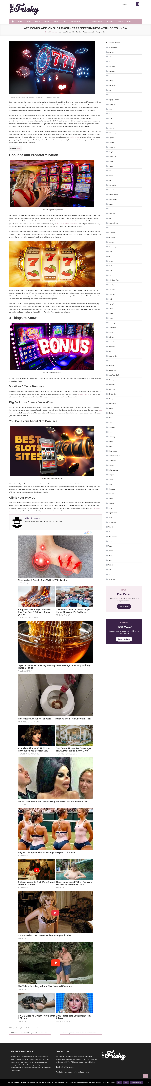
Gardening (112, 247)
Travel (129, 21)
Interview (111, 346)
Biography (112, 85)
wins (43, 1028)
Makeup (111, 380)
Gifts (110, 251)
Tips (109, 532)
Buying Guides (113, 99)
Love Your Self (113, 375)
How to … (111, 332)
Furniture (111, 228)
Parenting (110, 21)
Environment (112, 199)
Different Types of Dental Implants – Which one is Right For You (82, 1033)
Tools (110, 541)
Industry (111, 337)
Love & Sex (112, 370)
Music (110, 418)
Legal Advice (112, 356)
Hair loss (111, 289)
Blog (110, 90)
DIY (109, 180)
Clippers (111, 137)
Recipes (111, 465)
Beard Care (112, 71)
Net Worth (112, 427)
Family (110, 204)
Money (110, 399)
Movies (56, 21)
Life (109, 361)
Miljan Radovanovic (18, 97)
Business (111, 95)
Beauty (110, 76)
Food (110, 218)
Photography (112, 451)
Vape (110, 560)
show (18, 149)
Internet (111, 342)
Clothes (111, 142)
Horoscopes (112, 323)
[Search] (137, 4)
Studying (111, 503)
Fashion (111, 209)
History (110, 308)
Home (20, 21)
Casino (110, 114)
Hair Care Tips (113, 280)
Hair (109, 275)
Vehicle (110, 565)
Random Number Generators (67, 224)
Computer (111, 147)
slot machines (36, 1028)
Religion (111, 475)
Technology (112, 522)
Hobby (110, 313)
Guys (110, 270)
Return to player (84, 394)
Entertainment (97, 21)
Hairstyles (111, 294)
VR (109, 574)
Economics (112, 185)
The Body (111, 527)
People (110, 441)
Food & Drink (113, 223)
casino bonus (74, 137)
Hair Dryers (112, 285)
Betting (110, 80)
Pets (110, 446)
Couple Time (112, 152)
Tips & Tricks (112, 536)
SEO (110, 484)
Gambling (39, 97)
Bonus (18, 1028)
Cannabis (111, 104)
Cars (110, 109)
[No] (148, 1082)
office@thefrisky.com (67, 1067)
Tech (110, 517)
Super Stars (112, 513)
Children (111, 128)
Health (37, 21)
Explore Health (124, 606)
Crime (110, 161)
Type (110, 555)
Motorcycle (112, 403)
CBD (110, 118)
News (29, 21)
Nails (110, 422)
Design (110, 175)
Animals (111, 52)
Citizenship (112, 133)
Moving (111, 413)
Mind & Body (112, 394)
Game (23, 1028)
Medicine (111, 389)
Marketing (111, 384)
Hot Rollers (112, 327)
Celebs (46, 21)
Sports (110, 498)
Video (110, 570)
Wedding (111, 579)
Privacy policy (136, 1082)
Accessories (112, 47)
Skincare (111, 494)
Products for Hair (114, 456)
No (126, 1082)
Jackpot (28, 1028)
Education (111, 190)
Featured (111, 213)
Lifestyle (111, 365)
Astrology (111, 66)
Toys (110, 546)
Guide (110, 266)
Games (111, 242)
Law (109, 351)
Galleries (111, 232)
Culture (111, 171)
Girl (109, 256)
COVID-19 (112, 156)
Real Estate (112, 460)
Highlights (111, 304)
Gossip (110, 261)
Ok (119, 1082)
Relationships (75, 21)
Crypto (110, 166)
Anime (110, 57)
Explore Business (124, 639)
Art (109, 62)
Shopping (111, 489)
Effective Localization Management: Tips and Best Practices (31, 1033)
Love (64, 21)
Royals (120, 21)
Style (86, 21)
